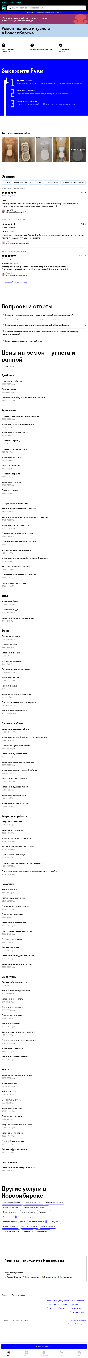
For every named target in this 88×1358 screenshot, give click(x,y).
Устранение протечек (12, 830)
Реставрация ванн (11, 636)
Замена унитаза (9, 1091)
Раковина (8, 884)
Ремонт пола (7, 1217)
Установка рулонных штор (15, 432)
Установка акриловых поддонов (18, 762)
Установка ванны (10, 677)
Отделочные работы (53, 1202)
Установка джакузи (11, 652)
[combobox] (46, 8)
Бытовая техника (47, 1226)
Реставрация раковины (13, 897)
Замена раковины (10, 947)
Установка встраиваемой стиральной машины (25, 558)
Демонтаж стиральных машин (17, 550)
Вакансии (62, 1304)
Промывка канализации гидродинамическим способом (30, 871)
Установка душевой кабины (15, 729)
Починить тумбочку (12, 381)
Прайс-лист (8, 366)
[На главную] (4, 8)
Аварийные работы (14, 816)
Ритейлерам (75, 1308)
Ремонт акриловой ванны (14, 710)
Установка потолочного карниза (18, 424)
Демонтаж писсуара (12, 1116)
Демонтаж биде (10, 609)
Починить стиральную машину (17, 533)
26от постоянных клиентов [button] (73, 182)
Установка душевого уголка (15, 803)
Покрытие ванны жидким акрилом (19, 702)
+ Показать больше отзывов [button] (14, 282)
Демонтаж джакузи (11, 661)
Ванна (5, 630)
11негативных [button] (35, 182)
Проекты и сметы (9, 1212)
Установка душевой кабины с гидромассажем (25, 737)
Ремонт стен (43, 1212)
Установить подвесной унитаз (17, 1075)
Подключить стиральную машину (19, 541)
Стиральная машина (15, 503)
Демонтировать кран (12, 939)
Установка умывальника (14, 922)
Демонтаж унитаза (11, 1099)
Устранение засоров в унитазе (17, 1124)
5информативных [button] (51, 182)
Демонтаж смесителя (13, 1015)
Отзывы (50, 1308)
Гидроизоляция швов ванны (16, 669)
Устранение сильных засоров (16, 838)
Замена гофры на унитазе (14, 1149)
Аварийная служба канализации (18, 846)
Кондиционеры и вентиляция (34, 1207)
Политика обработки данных (76, 1324)
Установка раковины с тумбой (17, 964)
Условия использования (78, 1320)
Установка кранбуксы (12, 1048)
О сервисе (51, 1304)
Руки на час (9, 410)
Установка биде (10, 601)
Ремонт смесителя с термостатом (19, 1040)
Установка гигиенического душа (18, 618)
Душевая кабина (12, 723)
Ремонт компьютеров (10, 1207)
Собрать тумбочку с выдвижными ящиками (23, 397)
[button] (44, 12)
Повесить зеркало (11, 473)
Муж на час (26, 1231)
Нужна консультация (44, 1346)
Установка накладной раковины (18, 955)
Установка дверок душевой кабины (19, 770)
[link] (44, 383)
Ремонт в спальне (9, 1226)
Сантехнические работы (11, 1202)
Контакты (62, 1308)
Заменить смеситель (12, 1007)
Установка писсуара (12, 1108)
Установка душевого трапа (15, 753)
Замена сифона (9, 889)
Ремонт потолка (27, 1212)
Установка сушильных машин (16, 525)
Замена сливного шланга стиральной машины (25, 517)
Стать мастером (77, 1300)
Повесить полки (10, 490)
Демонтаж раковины (12, 914)
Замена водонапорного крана (17, 990)
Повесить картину (11, 440)
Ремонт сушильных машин (15, 583)
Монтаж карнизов (11, 465)
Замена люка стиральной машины (19, 508)
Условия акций (77, 1312)
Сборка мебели (41, 1231)
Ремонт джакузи (10, 685)
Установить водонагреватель (16, 694)
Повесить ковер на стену (14, 449)
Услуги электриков (10, 1231)
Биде (5, 595)
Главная (5, 1295)
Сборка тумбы (9, 389)
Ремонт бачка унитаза (13, 1141)
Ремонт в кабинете (35, 1222)
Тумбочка (8, 375)
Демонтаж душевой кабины (16, 745)
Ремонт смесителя (11, 1023)
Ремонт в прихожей (33, 1202)
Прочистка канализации (14, 854)
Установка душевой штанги (15, 795)
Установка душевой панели (15, 786)
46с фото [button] (7, 182)
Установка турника (11, 482)
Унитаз (6, 1069)
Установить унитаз (8, 196)
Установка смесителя (12, 998)
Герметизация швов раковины (17, 931)
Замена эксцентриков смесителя (18, 1032)
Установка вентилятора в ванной (18, 1167)
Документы (63, 1300)
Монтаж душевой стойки (14, 778)
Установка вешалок (11, 457)
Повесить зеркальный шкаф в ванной (20, 416)
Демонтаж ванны (10, 644)
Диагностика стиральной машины (19, 574)
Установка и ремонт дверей (13, 1222)
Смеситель (9, 976)
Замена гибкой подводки (14, 982)
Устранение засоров (12, 821)
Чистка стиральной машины (16, 566)
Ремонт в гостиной (28, 1226)
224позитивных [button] (20, 182)
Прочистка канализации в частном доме (22, 863)
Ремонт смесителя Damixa (15, 1056)
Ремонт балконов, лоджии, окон (29, 1217)
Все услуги (52, 1300)
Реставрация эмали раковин (16, 906)
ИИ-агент (74, 1304)
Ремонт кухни (53, 1222)
